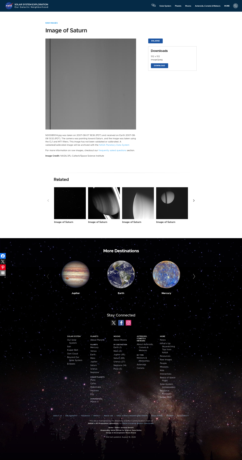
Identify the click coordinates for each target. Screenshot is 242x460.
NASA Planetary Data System (114, 145)
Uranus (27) (119, 362)
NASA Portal (157, 416)
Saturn (93, 365)
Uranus (93, 369)
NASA (9, 6)
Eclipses (71, 364)
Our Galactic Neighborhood (31, 8)
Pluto (92, 380)
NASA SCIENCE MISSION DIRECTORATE (132, 416)
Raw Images (51, 23)
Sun (69, 347)
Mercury (166, 293)
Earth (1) (118, 347)
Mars (92, 358)
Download (159, 66)
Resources (165, 356)
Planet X (94, 402)
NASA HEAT (166, 397)
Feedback (85, 416)
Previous (48, 200)
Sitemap (169, 416)
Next (194, 200)
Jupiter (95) (119, 355)
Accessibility (183, 416)
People (163, 363)
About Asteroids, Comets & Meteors (145, 347)
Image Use (108, 416)
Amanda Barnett (127, 428)
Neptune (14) (120, 365)
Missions (164, 367)
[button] (227, 6)
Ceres (93, 384)
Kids (162, 370)
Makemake (95, 387)
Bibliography (71, 416)
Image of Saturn (63, 222)
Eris (92, 394)
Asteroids (141, 365)
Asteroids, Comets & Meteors (142, 338)
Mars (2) (118, 351)
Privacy (96, 416)
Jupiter (75, 293)
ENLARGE (155, 41)
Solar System (73, 336)
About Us (57, 416)
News (163, 340)
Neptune (94, 372)
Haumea (94, 391)
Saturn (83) (119, 358)
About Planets (97, 340)
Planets (94, 336)
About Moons (120, 340)
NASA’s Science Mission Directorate (138, 423)
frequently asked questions (112, 150)
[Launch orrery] (153, 6)
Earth (121, 293)
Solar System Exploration (31, 4)
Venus (93, 351)
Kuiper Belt (72, 350)
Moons (117, 336)
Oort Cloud (72, 354)
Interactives (165, 374)
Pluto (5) (118, 369)
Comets (140, 368)
